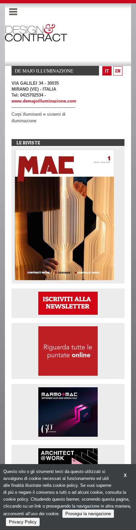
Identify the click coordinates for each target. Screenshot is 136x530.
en (117, 71)
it (107, 71)
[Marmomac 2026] (68, 411)
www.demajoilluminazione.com (44, 101)
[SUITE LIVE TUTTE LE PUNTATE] (68, 350)
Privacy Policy (23, 521)
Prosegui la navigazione (88, 513)
